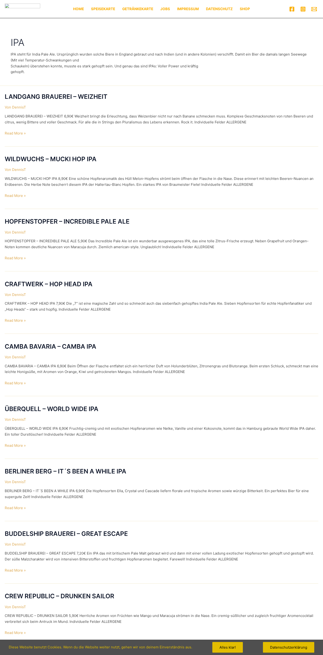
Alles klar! (227, 647)
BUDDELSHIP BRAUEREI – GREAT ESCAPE (66, 533)
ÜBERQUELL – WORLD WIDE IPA (51, 408)
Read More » (15, 132)
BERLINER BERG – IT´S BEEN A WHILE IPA (65, 471)
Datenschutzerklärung (288, 647)
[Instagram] (303, 9)
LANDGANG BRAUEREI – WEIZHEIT (56, 96)
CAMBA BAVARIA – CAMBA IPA (50, 346)
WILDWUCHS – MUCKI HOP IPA (50, 159)
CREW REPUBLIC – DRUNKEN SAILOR (59, 596)
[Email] (314, 9)
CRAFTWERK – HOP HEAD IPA (48, 284)
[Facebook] (292, 9)
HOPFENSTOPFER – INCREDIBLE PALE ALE (67, 221)
